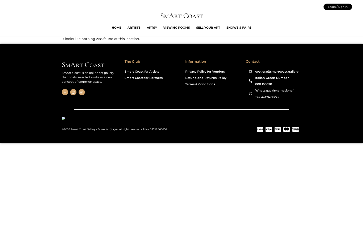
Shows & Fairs (238, 27)
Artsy (152, 27)
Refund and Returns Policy (205, 78)
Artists (134, 27)
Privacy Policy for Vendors (205, 71)
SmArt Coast (181, 15)
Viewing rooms (176, 27)
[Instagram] (73, 92)
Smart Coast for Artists (142, 71)
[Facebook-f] (65, 92)
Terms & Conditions (200, 84)
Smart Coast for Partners (144, 78)
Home (116, 27)
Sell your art (208, 27)
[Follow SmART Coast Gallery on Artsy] (94, 119)
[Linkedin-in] (82, 92)
